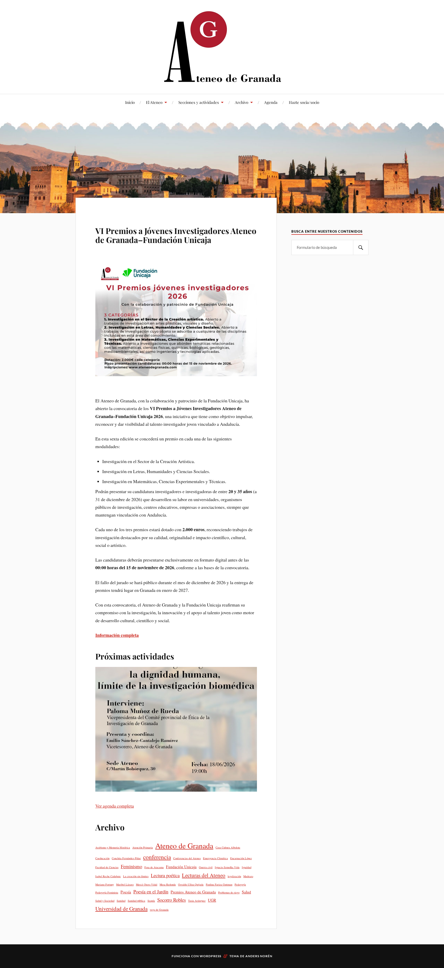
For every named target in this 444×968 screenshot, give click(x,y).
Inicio (130, 102)
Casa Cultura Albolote (228, 847)
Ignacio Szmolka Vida (227, 867)
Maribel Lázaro (125, 884)
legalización (234, 876)
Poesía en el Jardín (150, 891)
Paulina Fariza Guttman (219, 884)
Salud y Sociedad (104, 900)
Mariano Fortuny (104, 884)
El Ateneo (154, 102)
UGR (212, 900)
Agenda (271, 102)
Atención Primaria (142, 847)
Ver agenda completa (114, 806)
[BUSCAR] (360, 247)
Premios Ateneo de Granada (193, 891)
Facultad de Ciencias (106, 867)
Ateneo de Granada (184, 845)
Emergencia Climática (215, 858)
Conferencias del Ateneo (187, 858)
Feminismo (131, 866)
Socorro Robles (171, 900)
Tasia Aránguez (197, 900)
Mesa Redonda (168, 884)
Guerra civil (205, 867)
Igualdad (246, 867)
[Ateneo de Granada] (222, 46)
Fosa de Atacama (154, 867)
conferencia (157, 857)
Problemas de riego (228, 892)
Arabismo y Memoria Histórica (112, 847)
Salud (246, 891)
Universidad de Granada (121, 908)
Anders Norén (258, 956)
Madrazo (248, 876)
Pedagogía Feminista (106, 892)
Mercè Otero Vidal (146, 884)
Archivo (241, 102)
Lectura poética (165, 875)
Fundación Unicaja (181, 866)
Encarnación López (241, 858)
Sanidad (121, 900)
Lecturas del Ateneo (203, 875)
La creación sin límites (136, 876)
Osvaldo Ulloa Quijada (190, 884)
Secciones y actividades (198, 102)
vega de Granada (159, 909)
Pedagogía (240, 884)
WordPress (210, 956)
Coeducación (102, 858)
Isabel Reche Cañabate (108, 876)
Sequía (151, 900)
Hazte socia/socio (304, 102)
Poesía (126, 891)
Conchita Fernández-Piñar (126, 858)
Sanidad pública (136, 900)
